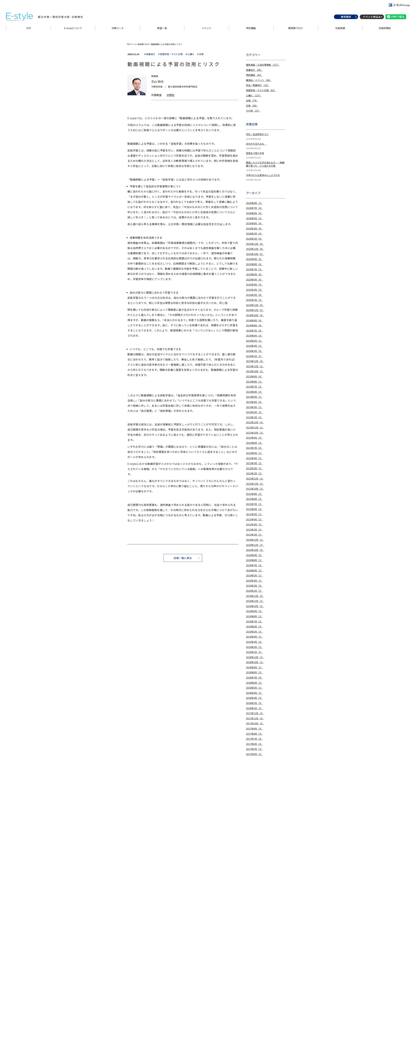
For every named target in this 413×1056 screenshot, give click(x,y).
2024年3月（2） (254, 345)
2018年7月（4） (254, 677)
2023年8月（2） (254, 381)
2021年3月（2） (254, 524)
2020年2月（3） (254, 585)
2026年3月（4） (254, 228)
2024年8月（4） (254, 325)
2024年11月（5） (255, 310)
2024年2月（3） (254, 351)
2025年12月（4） (255, 244)
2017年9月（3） (254, 728)
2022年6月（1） (254, 453)
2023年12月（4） (255, 361)
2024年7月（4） (254, 330)
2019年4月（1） (254, 636)
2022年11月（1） (255, 427)
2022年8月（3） (254, 442)
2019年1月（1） (254, 652)
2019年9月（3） (254, 611)
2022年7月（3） (254, 448)
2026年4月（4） (254, 223)
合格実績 (340, 28)
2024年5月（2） (254, 340)
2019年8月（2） (254, 616)
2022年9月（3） (254, 437)
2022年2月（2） (254, 468)
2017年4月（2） (254, 754)
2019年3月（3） (254, 641)
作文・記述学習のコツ (257, 134)
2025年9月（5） (254, 259)
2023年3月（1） (254, 407)
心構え (254, 95)
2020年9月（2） (254, 555)
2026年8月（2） (254, 203)
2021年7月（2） (254, 504)
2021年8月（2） (254, 499)
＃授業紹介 (149, 54)
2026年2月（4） (254, 233)
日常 (252, 105)
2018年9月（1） (254, 667)
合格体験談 (385, 28)
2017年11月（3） (255, 718)
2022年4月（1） (254, 458)
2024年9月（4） (254, 320)
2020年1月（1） (254, 590)
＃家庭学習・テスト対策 (170, 54)
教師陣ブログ (295, 28)
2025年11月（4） (255, 249)
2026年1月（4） (254, 238)
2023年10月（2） (255, 371)
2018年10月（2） (255, 662)
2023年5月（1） (254, 396)
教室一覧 (162, 28)
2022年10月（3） (255, 432)
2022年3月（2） (254, 463)
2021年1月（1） (254, 534)
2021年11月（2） (255, 483)
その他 (253, 110)
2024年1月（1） (254, 356)
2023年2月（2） (254, 412)
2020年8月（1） (254, 560)
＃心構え (189, 54)
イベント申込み (372, 16)
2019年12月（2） (255, 596)
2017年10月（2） (255, 723)
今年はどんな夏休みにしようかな (263, 175)
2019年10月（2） (255, 606)
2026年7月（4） (254, 208)
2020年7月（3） (254, 565)
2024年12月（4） (255, 305)
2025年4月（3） (254, 284)
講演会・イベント (259, 80)
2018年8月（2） (254, 672)
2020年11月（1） (255, 545)
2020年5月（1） (254, 575)
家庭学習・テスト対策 (261, 90)
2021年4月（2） (254, 519)
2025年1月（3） (254, 300)
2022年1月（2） (254, 473)
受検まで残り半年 (255, 153)
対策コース (118, 28)
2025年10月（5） (255, 254)
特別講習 (254, 75)
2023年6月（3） (254, 391)
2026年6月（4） (254, 213)
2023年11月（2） (255, 366)
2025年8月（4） (254, 264)
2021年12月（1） (255, 478)
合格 (252, 100)
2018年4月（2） (254, 693)
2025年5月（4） (254, 279)
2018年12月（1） (255, 657)
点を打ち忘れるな (256, 143)
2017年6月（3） (254, 744)
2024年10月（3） (255, 315)
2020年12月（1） (255, 539)
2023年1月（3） (254, 417)
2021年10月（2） (255, 488)
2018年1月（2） (254, 708)
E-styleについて (73, 28)
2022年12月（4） (255, 422)
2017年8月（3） (254, 733)
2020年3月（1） (254, 580)
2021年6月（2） (254, 509)
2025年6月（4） (254, 274)
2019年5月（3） (254, 631)
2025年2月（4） (254, 295)
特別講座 (251, 28)
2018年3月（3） (254, 698)
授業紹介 (254, 70)
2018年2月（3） (254, 703)
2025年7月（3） (254, 269)
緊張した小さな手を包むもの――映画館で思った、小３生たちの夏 (265, 164)
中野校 (170, 95)
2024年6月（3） (254, 335)
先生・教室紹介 (257, 85)
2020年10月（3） (255, 550)
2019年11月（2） (255, 601)
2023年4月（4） (254, 402)
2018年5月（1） (254, 687)
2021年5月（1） (254, 514)
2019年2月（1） (254, 647)
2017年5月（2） (254, 749)
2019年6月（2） (254, 626)
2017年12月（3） (255, 713)
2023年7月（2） (254, 386)
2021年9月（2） (254, 494)
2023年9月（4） (254, 376)
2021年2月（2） (254, 529)
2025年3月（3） (254, 289)
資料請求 (346, 16)
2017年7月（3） (254, 738)
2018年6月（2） (254, 682)
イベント (206, 28)
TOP (28, 28)
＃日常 (200, 54)
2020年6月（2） (254, 570)
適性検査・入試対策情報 (263, 64)
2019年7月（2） (254, 621)
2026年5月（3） (254, 218)
